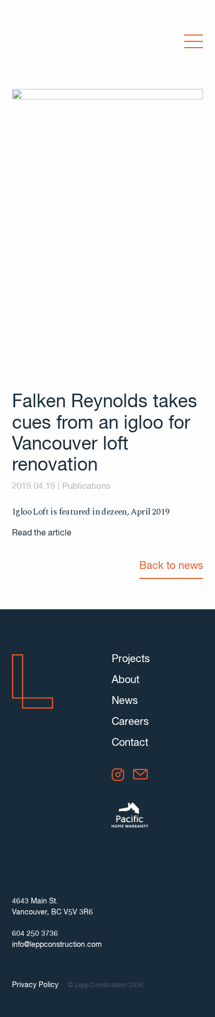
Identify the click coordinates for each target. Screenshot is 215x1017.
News (125, 701)
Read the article (41, 533)
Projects (131, 659)
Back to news (171, 566)
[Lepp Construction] (46, 42)
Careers (130, 722)
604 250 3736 (35, 933)
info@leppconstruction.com (57, 944)
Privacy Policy (35, 985)
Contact (130, 743)
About (125, 680)
